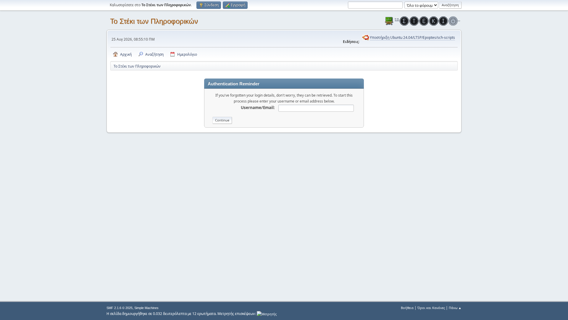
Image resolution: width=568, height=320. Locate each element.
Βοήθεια (407, 307)
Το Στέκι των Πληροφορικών (154, 21)
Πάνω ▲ (455, 307)
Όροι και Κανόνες (431, 307)
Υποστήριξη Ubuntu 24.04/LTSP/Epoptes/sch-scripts (412, 37)
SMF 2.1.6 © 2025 (119, 308)
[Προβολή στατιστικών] (267, 313)
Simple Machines (146, 308)
